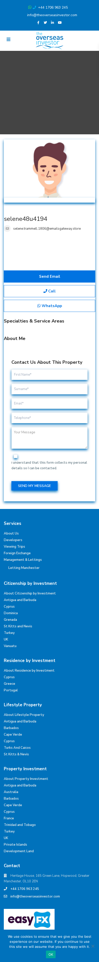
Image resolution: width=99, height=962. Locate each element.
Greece (9, 683)
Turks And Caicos (17, 747)
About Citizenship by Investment (30, 593)
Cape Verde (13, 734)
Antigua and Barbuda (20, 600)
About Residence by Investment (29, 670)
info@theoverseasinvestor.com (52, 15)
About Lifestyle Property (24, 715)
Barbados (11, 728)
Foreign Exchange (17, 553)
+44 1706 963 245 (53, 7)
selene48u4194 (25, 219)
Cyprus (9, 606)
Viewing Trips (14, 546)
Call (51, 291)
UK (6, 639)
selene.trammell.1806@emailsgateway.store (47, 228)
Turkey (9, 633)
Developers (13, 540)
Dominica (11, 613)
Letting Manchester (24, 568)
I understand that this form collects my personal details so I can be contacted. (49, 465)
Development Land (19, 851)
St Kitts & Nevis (16, 754)
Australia (11, 792)
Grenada (10, 619)
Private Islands (15, 844)
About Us (11, 533)
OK (50, 954)
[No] (92, 946)
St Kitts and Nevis (18, 626)
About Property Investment (26, 779)
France (9, 818)
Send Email (49, 276)
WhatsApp (51, 305)
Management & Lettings (23, 560)
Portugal (11, 690)
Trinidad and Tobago (20, 825)
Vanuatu (10, 646)
